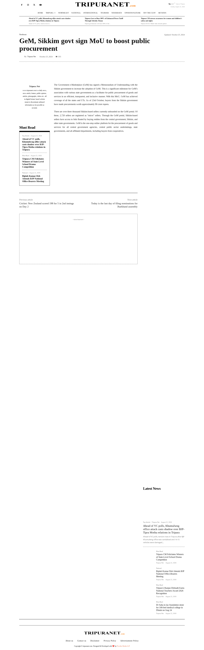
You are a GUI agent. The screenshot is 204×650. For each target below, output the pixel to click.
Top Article (25, 136)
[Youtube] (40, 4)
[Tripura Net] (21, 56)
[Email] (92, 144)
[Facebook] (21, 4)
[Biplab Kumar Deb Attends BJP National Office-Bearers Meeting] (148, 573)
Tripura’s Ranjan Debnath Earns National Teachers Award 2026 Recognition (170, 590)
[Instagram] (28, 4)
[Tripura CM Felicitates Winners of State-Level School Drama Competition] (148, 556)
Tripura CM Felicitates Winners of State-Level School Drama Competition (170, 557)
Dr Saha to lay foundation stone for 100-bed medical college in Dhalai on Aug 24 (170, 607)
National (25, 173)
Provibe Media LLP (123, 646)
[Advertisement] (78, 240)
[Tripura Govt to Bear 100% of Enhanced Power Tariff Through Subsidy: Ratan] (79, 21)
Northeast (23, 34)
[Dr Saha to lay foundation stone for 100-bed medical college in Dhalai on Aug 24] (148, 606)
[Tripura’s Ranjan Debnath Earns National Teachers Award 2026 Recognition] (148, 589)
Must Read (25, 155)
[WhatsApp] (85, 144)
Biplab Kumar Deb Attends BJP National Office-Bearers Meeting (33, 178)
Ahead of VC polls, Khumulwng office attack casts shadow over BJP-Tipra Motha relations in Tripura (34, 144)
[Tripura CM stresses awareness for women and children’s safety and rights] (135, 21)
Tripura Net (31, 56)
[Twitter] (34, 4)
